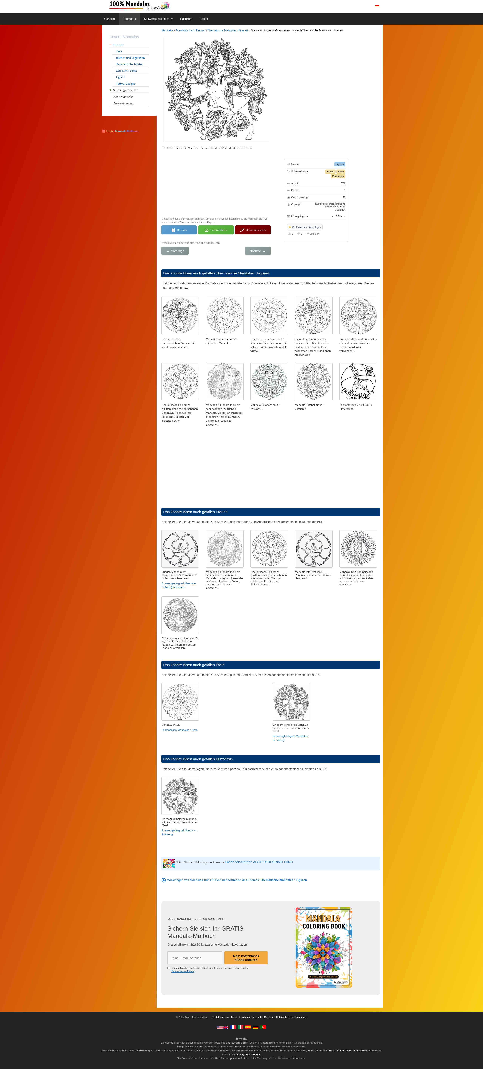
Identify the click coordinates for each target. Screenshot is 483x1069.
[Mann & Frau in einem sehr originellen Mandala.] (225, 333)
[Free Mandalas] (222, 1027)
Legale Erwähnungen (242, 1017)
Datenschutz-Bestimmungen (291, 1017)
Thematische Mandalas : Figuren (227, 30)
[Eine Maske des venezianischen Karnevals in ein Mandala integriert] (180, 333)
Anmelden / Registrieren (354, 5)
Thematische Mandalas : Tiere (179, 729)
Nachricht (186, 18)
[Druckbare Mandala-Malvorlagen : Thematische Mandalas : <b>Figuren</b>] (163, 880)
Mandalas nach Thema (190, 30)
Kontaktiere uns (220, 1017)
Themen (128, 18)
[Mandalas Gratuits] (233, 1027)
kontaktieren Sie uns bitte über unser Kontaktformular (339, 1050)
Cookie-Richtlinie (265, 1017)
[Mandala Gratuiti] (240, 1027)
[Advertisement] (216, 183)
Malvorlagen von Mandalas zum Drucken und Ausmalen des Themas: (237, 880)
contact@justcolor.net (247, 1054)
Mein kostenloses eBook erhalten (246, 958)
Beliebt (204, 18)
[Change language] (377, 5)
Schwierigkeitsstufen (156, 18)
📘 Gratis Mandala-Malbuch (120, 131)
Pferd (341, 171)
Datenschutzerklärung (183, 971)
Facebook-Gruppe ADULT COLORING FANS (259, 862)
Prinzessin (338, 176)
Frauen (330, 171)
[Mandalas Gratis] (248, 1027)
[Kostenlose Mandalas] (155, 5)
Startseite (109, 18)
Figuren (340, 164)
